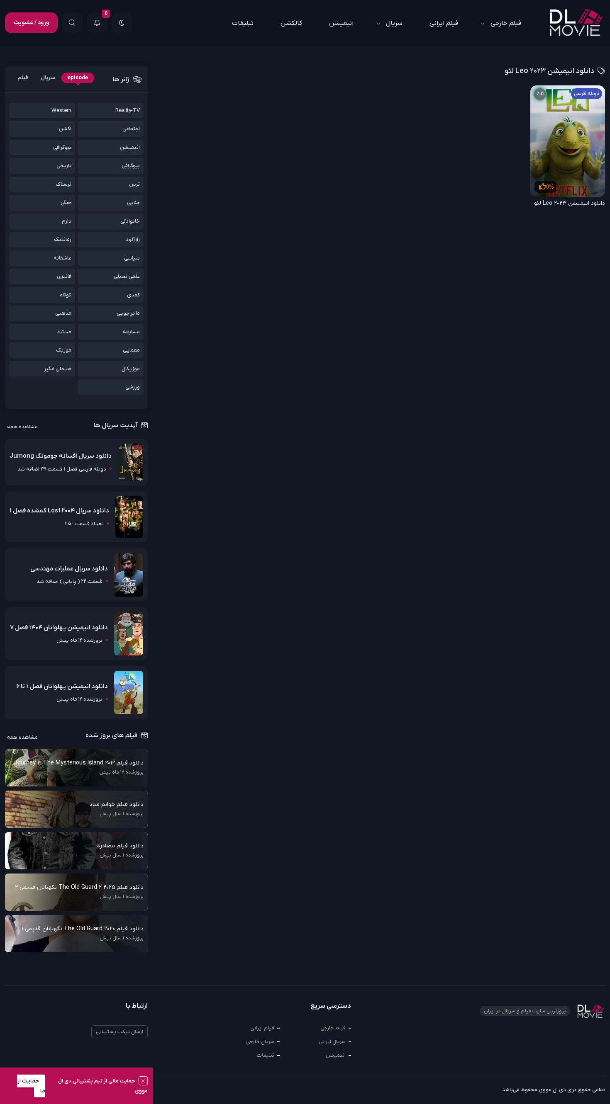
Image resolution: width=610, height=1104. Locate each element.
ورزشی (132, 387)
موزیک (63, 350)
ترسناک (63, 184)
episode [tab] (78, 77)
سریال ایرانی (332, 1041)
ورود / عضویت (31, 23)
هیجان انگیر (57, 368)
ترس (134, 184)
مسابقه (131, 331)
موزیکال (131, 368)
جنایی (133, 202)
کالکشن (291, 23)
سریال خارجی (260, 1041)
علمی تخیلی (127, 276)
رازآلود (133, 239)
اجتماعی (131, 128)
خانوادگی (130, 221)
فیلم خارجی (505, 23)
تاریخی (63, 165)
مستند (64, 331)
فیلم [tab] (22, 77)
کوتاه (65, 294)
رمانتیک (62, 239)
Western (61, 110)
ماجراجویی (128, 313)
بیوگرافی (62, 147)
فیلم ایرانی (443, 23)
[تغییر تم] (122, 22)
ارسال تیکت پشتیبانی (119, 1031)
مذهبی (63, 313)
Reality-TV (127, 110)
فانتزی (64, 276)
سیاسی (132, 258)
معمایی (131, 350)
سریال (394, 23)
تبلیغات (243, 23)
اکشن (65, 128)
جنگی (66, 202)
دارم (66, 221)
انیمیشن (341, 23)
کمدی (133, 294)
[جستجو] (72, 22)
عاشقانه (62, 258)
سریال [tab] (48, 77)
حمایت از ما (31, 1086)
